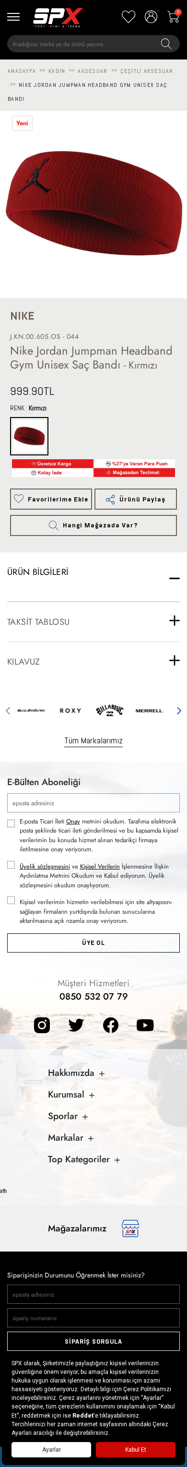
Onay (73, 821)
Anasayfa (22, 71)
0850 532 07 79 (93, 996)
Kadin (56, 71)
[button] (8, 709)
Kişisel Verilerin (100, 866)
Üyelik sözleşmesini (45, 866)
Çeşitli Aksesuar (147, 71)
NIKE (22, 316)
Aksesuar (92, 71)
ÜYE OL (93, 943)
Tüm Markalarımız (93, 740)
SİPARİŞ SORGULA (93, 1341)
